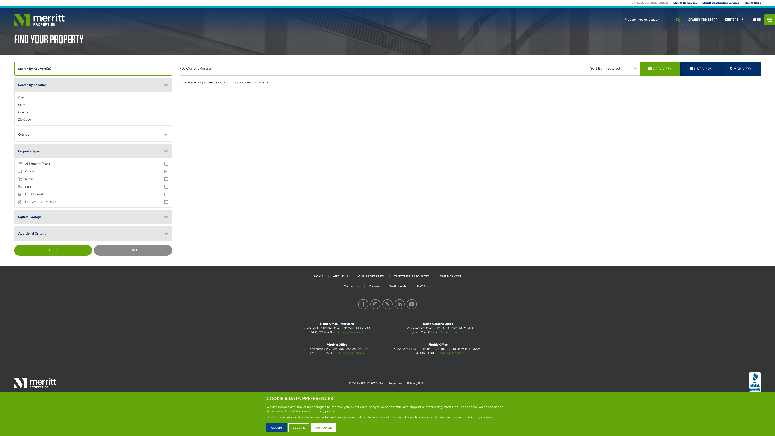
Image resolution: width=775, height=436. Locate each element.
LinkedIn (400, 304)
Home (318, 276)
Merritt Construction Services (720, 3)
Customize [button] (323, 427)
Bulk (28, 186)
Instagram (375, 304)
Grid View (662, 69)
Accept (277, 427)
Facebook (363, 304)
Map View (742, 69)
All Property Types (37, 163)
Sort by (596, 68)
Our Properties (371, 276)
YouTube (412, 304)
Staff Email (423, 286)
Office (29, 171)
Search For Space (703, 19)
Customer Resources (412, 276)
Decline (299, 427)
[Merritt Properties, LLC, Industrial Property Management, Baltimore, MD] (755, 383)
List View (702, 69)
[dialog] (387, 414)
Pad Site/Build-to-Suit (40, 202)
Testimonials (397, 286)
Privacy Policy (416, 383)
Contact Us (734, 19)
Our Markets (450, 276)
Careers (374, 286)
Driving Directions (350, 332)
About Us (340, 276)
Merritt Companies (685, 3)
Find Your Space (607, 18)
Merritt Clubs (753, 3)
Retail (29, 179)
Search (678, 24)
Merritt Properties (39, 20)
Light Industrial (35, 194)
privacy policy (324, 411)
